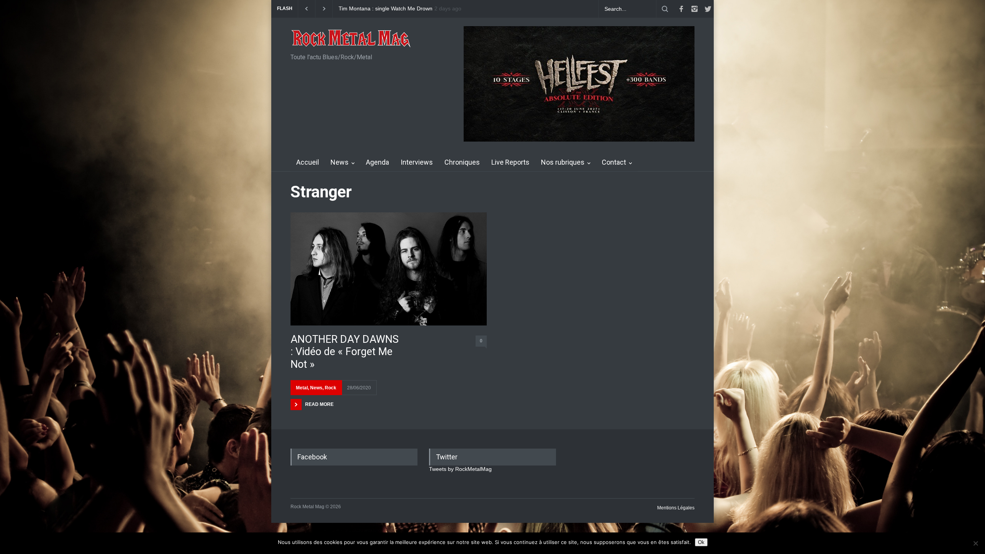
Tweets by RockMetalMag (460, 469)
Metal (302, 387)
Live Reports (510, 162)
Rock (330, 387)
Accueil (307, 162)
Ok (701, 542)
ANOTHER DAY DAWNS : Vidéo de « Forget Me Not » (344, 351)
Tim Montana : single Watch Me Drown (385, 9)
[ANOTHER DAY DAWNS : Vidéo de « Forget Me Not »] (388, 268)
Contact (614, 162)
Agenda (377, 162)
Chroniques (462, 162)
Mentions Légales (676, 508)
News (340, 162)
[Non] (975, 543)
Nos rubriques (562, 162)
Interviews (417, 162)
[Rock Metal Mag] (351, 39)
